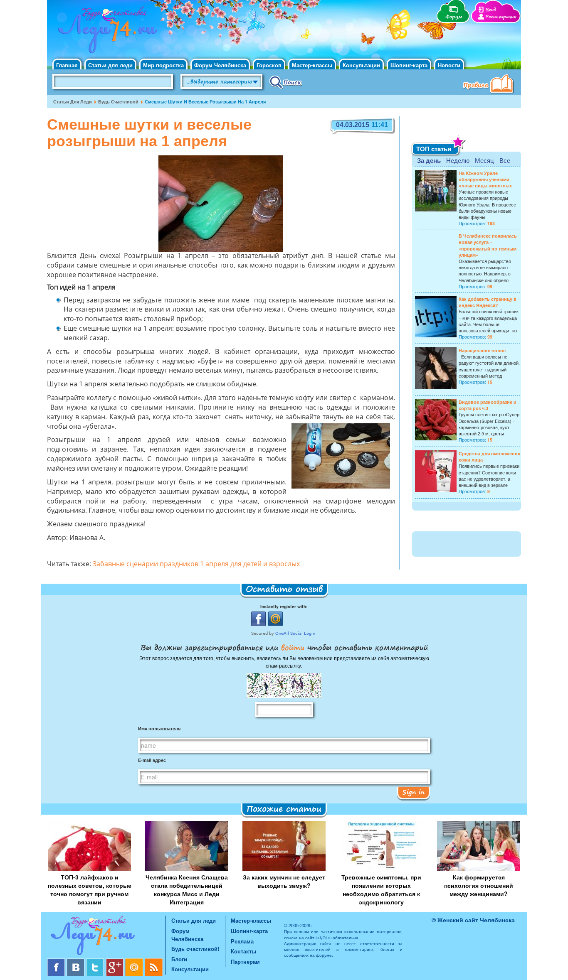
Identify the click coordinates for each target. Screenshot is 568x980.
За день (429, 160)
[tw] (96, 961)
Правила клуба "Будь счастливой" (490, 84)
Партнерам (245, 961)
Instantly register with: (284, 606)
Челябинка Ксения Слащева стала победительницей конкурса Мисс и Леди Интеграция (187, 889)
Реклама (242, 941)
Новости (449, 65)
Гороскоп (269, 65)
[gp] (115, 961)
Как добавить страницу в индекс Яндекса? (487, 302)
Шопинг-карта (408, 65)
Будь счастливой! (195, 949)
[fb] (57, 961)
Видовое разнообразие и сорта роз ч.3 (487, 405)
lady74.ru (323, 938)
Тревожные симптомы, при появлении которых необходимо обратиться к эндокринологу (381, 889)
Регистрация (500, 16)
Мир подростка (163, 65)
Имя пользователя (159, 728)
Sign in (414, 791)
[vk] (76, 961)
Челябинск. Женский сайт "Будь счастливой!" (105, 32)
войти (292, 647)
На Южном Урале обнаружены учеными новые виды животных (485, 179)
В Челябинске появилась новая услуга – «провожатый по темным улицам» (488, 245)
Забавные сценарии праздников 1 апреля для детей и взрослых (196, 564)
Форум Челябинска (220, 65)
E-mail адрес (152, 760)
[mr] (135, 961)
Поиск (285, 82)
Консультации (361, 65)
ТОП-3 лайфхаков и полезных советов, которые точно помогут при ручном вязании (89, 889)
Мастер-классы (312, 65)
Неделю (457, 160)
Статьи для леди (110, 65)
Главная (67, 65)
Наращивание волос (482, 350)
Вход (490, 9)
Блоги (179, 959)
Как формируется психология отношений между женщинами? (478, 885)
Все (504, 160)
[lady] (106, 937)
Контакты (243, 951)
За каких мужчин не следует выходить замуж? (284, 881)
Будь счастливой (118, 101)
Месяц (484, 160)
